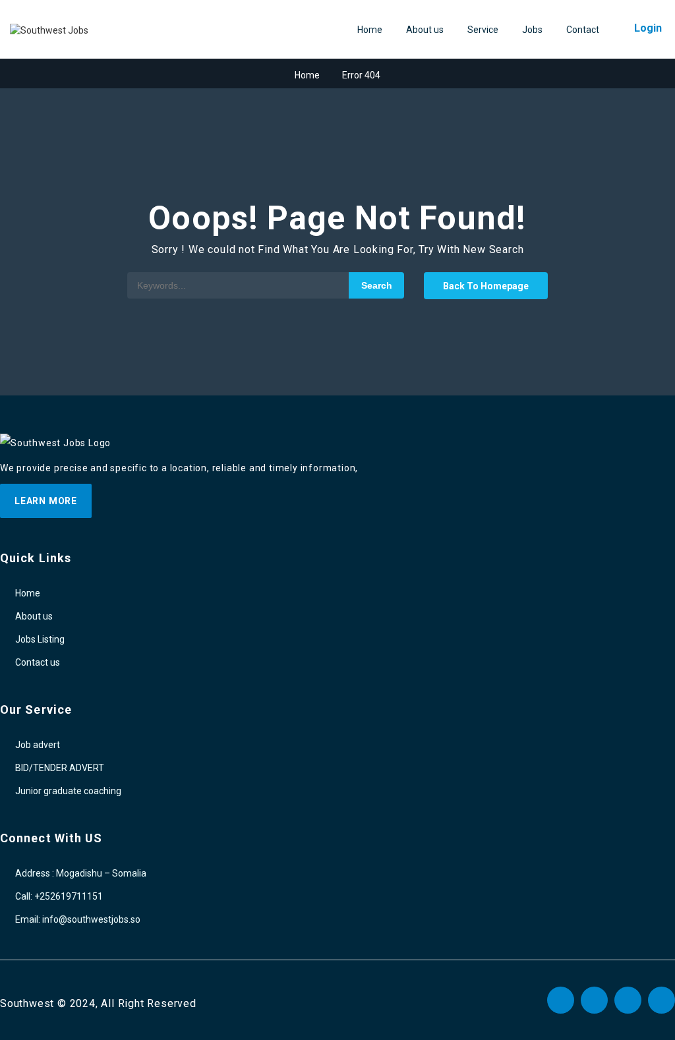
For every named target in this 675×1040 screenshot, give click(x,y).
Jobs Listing (40, 639)
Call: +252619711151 (59, 896)
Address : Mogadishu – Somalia (80, 873)
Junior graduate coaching (68, 791)
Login (648, 28)
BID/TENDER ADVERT (59, 768)
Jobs (532, 29)
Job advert (37, 744)
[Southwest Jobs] (49, 30)
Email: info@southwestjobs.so (77, 919)
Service (482, 29)
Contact (582, 29)
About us (425, 29)
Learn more (46, 501)
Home (369, 29)
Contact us (37, 662)
